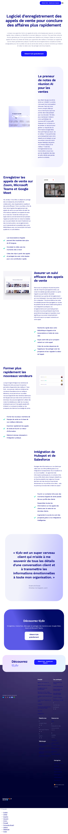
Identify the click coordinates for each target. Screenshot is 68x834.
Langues (40, 704)
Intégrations (41, 713)
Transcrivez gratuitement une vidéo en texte (44, 707)
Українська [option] (6, 829)
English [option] (5, 812)
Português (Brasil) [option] (8, 825)
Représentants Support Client (57, 694)
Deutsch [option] (5, 819)
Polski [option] (5, 831)
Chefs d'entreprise (58, 686)
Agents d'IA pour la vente (44, 685)
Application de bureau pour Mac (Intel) (46, 748)
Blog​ (52, 721)
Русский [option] (5, 823)
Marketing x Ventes (58, 700)
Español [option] (5, 817)
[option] (35, 812)
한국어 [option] (5, 821)
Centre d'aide (55, 743)
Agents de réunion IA (43, 682)
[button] (62, 3)
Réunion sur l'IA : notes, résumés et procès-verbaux (45, 692)
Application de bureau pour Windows (46, 752)
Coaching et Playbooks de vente (44, 700)
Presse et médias (55, 745)
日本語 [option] (5, 814)
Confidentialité (55, 748)
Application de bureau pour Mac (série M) (46, 744)
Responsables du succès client (57, 690)
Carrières (56, 766)
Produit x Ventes (57, 697)
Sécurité (40, 710)
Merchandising (58, 771)
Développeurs (57, 769)
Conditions (54, 751)
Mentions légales (55, 754)
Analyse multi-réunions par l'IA (45, 696)
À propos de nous (58, 763)
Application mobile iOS (45, 756)
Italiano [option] (5, 827)
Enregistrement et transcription (42, 688)
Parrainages (57, 774)
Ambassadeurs (58, 777)
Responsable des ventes (57, 683)
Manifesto (54, 740)
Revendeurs (57, 780)
